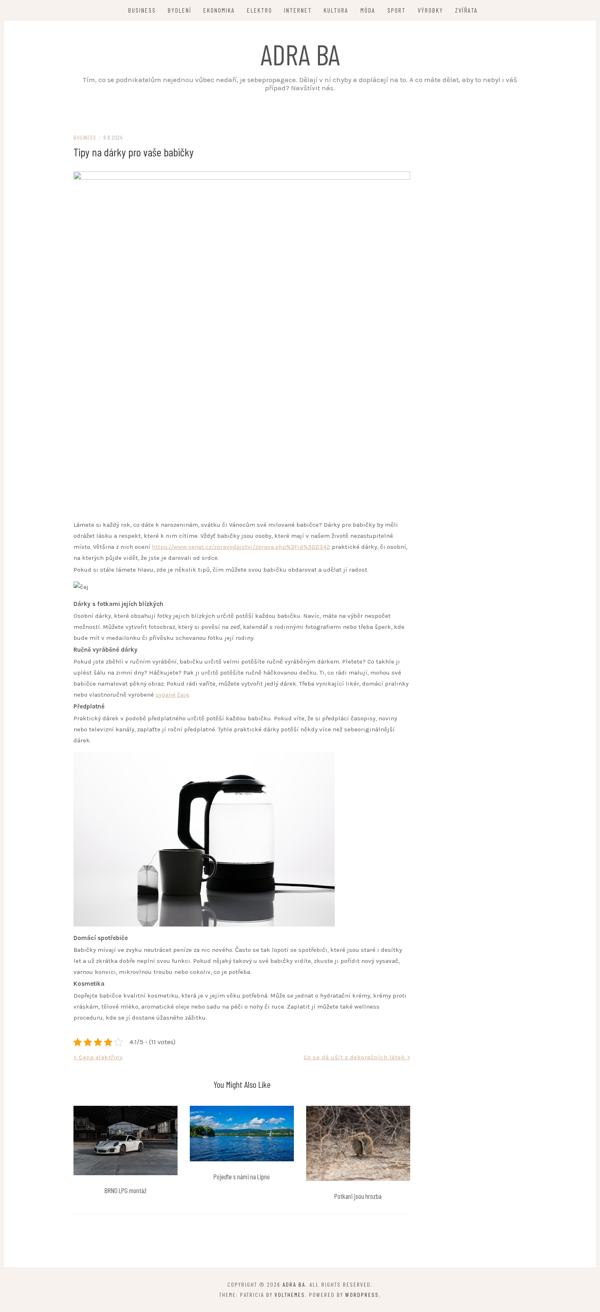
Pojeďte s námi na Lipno (241, 1176)
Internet (298, 10)
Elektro (259, 10)
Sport (396, 10)
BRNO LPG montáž (125, 1190)
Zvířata (466, 10)
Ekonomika (219, 10)
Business (142, 10)
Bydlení (179, 10)
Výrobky (430, 10)
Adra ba (300, 54)
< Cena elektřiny (97, 1057)
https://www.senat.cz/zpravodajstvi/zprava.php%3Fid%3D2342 (241, 546)
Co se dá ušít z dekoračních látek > (357, 1057)
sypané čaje (172, 694)
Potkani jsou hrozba (358, 1196)
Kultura (336, 10)
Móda (368, 10)
